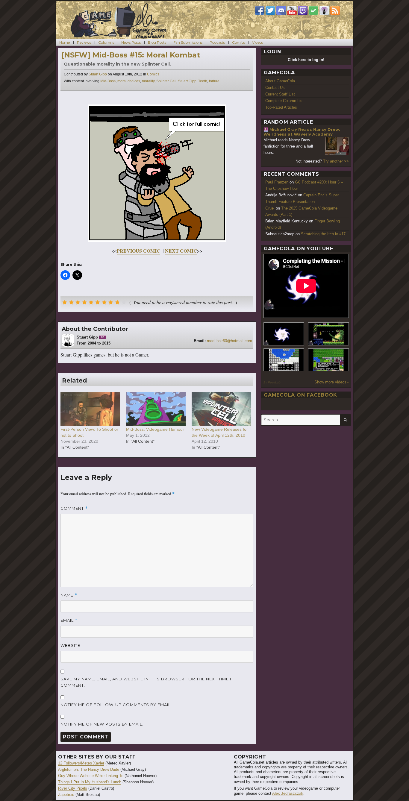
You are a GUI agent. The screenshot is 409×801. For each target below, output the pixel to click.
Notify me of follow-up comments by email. (116, 704)
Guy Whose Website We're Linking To (90, 775)
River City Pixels (72, 788)
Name (68, 595)
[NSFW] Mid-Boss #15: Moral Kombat (130, 55)
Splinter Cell (166, 81)
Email (69, 620)
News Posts (131, 42)
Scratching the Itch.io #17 (323, 234)
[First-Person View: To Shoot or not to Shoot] (90, 409)
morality (148, 81)
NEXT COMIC (181, 250)
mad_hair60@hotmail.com (229, 341)
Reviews (84, 42)
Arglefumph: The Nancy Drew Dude (88, 769)
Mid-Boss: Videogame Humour (155, 429)
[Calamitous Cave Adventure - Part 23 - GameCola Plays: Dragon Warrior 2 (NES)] (283, 359)
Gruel (270, 208)
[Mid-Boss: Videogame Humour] (156, 409)
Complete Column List (284, 100)
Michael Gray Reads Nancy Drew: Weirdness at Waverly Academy (301, 132)
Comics (238, 42)
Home (64, 42)
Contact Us (275, 87)
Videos (257, 42)
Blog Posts (157, 42)
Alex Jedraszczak (287, 793)
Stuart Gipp (98, 74)
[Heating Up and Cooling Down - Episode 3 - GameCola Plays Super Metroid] (328, 333)
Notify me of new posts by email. (101, 724)
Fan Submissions (187, 42)
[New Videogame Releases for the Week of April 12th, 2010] (221, 409)
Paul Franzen (276, 182)
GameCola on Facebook (300, 395)
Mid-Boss (108, 81)
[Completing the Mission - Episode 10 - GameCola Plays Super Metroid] (283, 333)
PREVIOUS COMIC (138, 250)
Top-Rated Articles (281, 107)
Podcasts (217, 42)
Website (70, 645)
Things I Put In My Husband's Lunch (89, 782)
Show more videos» (331, 382)
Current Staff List (280, 94)
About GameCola (280, 81)
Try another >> (336, 161)
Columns (106, 42)
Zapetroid (66, 794)
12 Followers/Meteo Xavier (81, 763)
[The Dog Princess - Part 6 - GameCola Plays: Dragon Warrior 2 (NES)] (328, 359)
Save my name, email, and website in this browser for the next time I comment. (145, 682)
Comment (74, 508)
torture (214, 81)
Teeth (202, 81)
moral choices (128, 81)
